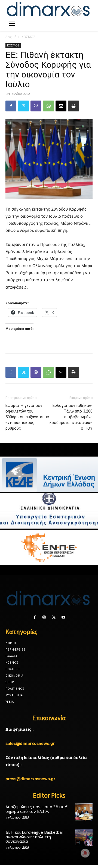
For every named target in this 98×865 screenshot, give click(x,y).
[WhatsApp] (48, 106)
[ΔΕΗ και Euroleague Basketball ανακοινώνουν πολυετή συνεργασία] (84, 837)
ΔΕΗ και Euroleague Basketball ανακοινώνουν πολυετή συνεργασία (34, 836)
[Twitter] (23, 106)
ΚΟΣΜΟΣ (28, 37)
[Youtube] (63, 617)
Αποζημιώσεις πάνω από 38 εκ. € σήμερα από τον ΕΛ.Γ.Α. (36, 809)
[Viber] (35, 106)
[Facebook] (10, 106)
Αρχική (10, 37)
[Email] (61, 106)
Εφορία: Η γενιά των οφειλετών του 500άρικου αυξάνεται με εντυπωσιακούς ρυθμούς (27, 417)
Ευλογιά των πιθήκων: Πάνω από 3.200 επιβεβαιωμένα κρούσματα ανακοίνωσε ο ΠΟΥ (71, 417)
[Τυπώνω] (73, 106)
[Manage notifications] (85, 853)
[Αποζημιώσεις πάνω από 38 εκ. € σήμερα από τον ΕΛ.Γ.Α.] (84, 812)
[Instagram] (44, 617)
